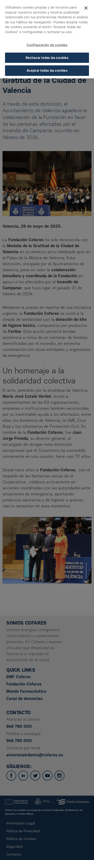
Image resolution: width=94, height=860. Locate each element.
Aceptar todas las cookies (47, 70)
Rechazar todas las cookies (47, 58)
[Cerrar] (85, 8)
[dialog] (47, 39)
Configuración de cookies (47, 45)
